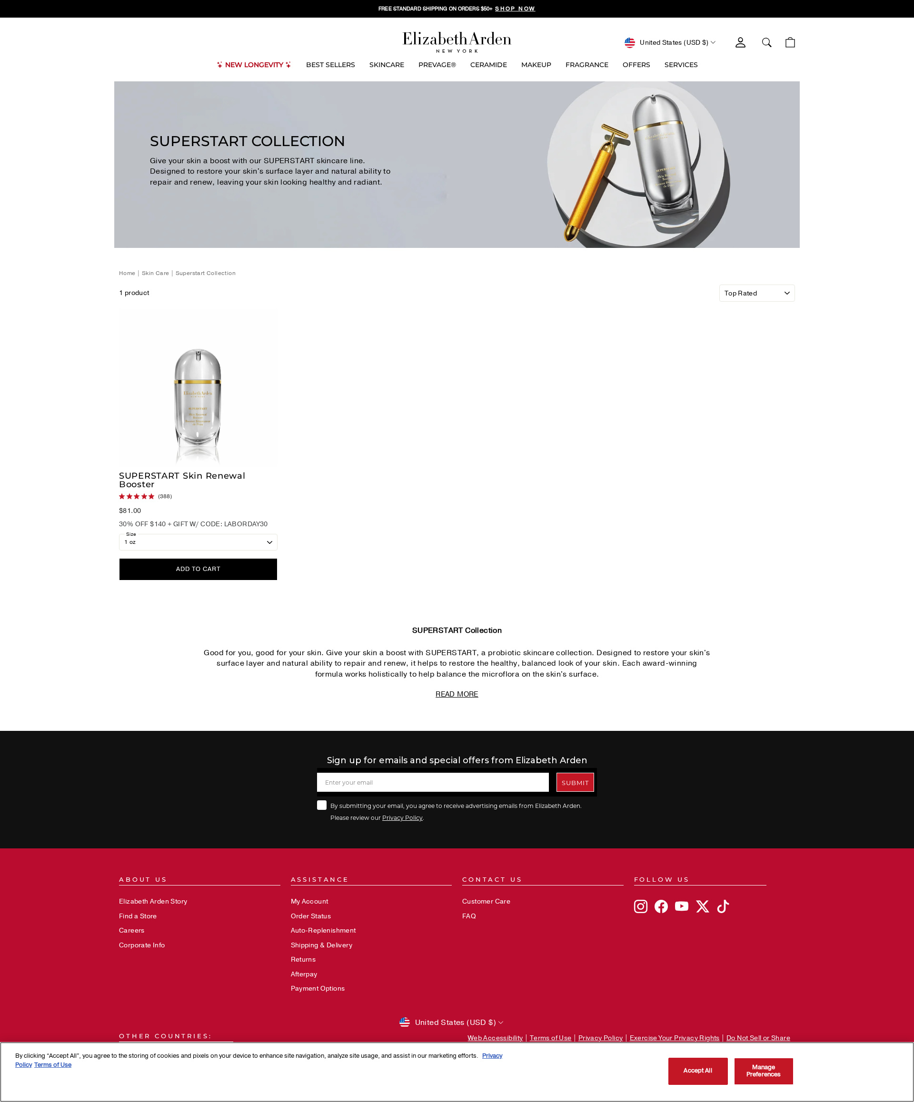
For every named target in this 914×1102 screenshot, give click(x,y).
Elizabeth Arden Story (153, 901)
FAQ (469, 916)
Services (681, 64)
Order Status (311, 916)
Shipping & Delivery (322, 945)
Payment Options (318, 988)
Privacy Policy (402, 817)
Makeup (536, 64)
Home (128, 273)
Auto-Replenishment (323, 930)
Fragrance (587, 64)
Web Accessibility (495, 1038)
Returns (303, 959)
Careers (132, 930)
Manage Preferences (763, 1071)
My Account (309, 901)
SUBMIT (575, 782)
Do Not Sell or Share (758, 1038)
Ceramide (488, 64)
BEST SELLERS (330, 64)
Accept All (698, 1071)
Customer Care (486, 901)
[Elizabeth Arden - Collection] (457, 42)
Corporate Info (142, 945)
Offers (636, 64)
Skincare (386, 64)
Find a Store (138, 916)
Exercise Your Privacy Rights (675, 1038)
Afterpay (304, 974)
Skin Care (155, 273)
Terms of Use (551, 1038)
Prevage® (437, 64)
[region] (457, 9)
